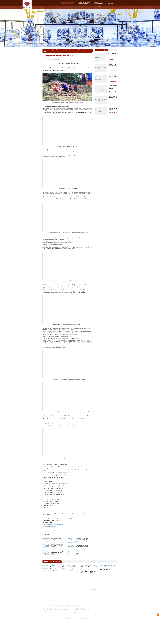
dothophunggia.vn (59, 524)
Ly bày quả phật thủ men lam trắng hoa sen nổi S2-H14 (113, 183)
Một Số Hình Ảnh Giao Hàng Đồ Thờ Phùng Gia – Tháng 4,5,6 (89, 568)
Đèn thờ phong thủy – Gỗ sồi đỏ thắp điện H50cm (112, 204)
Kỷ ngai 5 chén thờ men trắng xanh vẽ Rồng (112, 129)
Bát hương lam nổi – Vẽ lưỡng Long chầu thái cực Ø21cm (112, 151)
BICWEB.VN (90, 618)
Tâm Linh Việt (50, 50)
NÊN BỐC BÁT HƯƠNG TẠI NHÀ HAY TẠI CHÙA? (82, 551)
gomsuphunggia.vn (50, 524)
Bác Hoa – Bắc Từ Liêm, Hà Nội (49, 570)
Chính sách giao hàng (78, 608)
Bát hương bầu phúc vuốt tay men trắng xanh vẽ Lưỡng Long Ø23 (112, 108)
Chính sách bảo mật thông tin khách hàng (83, 611)
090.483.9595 (97, 587)
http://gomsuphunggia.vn (51, 609)
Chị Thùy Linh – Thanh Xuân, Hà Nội (70, 567)
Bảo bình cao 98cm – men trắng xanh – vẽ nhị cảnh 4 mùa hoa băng (112, 87)
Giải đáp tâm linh (49, 530)
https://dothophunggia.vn (63, 609)
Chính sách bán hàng (78, 605)
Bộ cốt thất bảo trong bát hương (112, 97)
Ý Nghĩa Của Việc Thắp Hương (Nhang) (81, 539)
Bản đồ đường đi (63, 590)
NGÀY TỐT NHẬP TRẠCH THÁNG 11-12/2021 (108, 568)
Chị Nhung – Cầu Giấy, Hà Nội (49, 567)
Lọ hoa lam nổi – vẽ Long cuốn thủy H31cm (112, 161)
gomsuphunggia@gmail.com (50, 526)
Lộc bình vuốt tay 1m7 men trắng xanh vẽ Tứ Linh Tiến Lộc (112, 55)
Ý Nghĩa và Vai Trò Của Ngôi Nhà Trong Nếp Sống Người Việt (57, 546)
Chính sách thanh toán (79, 607)
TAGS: (44, 530)
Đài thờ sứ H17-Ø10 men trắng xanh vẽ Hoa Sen (112, 119)
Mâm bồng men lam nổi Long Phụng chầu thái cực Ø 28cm (112, 172)
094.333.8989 (66, 588)
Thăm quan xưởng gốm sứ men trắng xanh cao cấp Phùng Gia (69, 572)
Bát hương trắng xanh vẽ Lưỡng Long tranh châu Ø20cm (112, 140)
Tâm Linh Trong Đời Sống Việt (63, 50)
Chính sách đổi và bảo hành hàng (81, 609)
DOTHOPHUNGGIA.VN (77, 618)
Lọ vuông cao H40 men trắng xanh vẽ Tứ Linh (112, 193)
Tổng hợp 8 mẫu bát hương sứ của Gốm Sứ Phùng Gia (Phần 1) (57, 540)
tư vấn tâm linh (57, 530)
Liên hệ (113, 70)
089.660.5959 (67, 587)
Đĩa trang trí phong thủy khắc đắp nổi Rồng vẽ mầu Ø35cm (112, 76)
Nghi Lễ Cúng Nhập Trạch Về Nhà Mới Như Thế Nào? (82, 544)
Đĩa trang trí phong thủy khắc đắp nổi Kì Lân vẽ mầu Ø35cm (112, 66)
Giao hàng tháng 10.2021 (105, 572)
